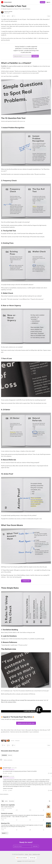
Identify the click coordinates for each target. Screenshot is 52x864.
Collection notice (36, 854)
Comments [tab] (4, 755)
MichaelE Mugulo (7, 767)
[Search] (49, 801)
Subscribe (42, 2)
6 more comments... (4, 794)
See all (3, 833)
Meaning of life (5, 823)
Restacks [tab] (10, 755)
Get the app (32, 857)
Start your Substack (22, 857)
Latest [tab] (6, 801)
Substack (19, 861)
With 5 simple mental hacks (7, 806)
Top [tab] (2, 801)
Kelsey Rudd (6, 776)
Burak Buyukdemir (8, 11)
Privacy (26, 854)
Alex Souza (9, 808)
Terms (30, 854)
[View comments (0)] (17, 820)
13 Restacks (17, 740)
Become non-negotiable (8, 805)
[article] (26, 807)
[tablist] (7, 755)
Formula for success (7, 813)
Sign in (48, 2)
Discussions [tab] (11, 801)
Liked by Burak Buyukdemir (9, 769)
